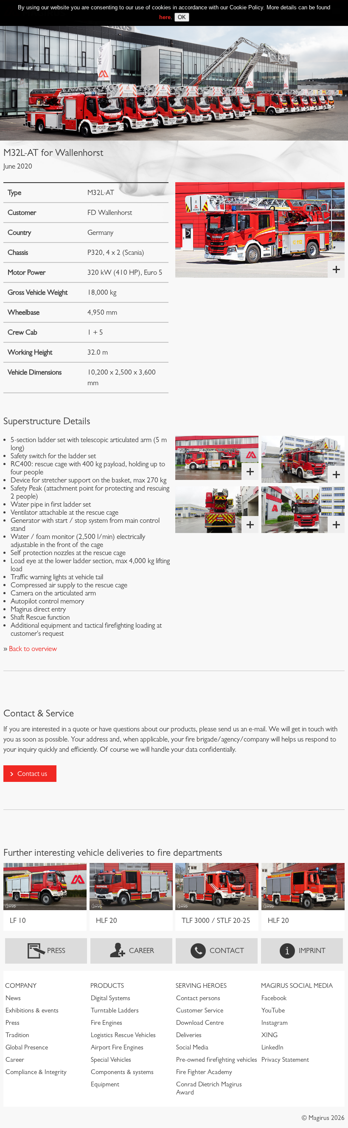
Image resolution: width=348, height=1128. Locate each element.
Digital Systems (110, 998)
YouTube (273, 1010)
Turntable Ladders (115, 1010)
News (13, 998)
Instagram (274, 1022)
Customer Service (199, 1010)
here (165, 17)
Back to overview (32, 649)
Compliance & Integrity (36, 1072)
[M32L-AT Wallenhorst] (260, 230)
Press (56, 951)
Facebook (273, 998)
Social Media (192, 1047)
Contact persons (198, 998)
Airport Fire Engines (117, 1047)
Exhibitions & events (32, 1010)
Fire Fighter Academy (204, 1072)
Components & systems (122, 1072)
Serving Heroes (201, 986)
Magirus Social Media (297, 986)
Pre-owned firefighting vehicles (216, 1059)
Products (107, 986)
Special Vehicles (111, 1059)
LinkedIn (272, 1047)
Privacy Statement (285, 1059)
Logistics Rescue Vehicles (123, 1035)
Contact (227, 951)
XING (269, 1035)
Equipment (105, 1084)
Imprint (312, 951)
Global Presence (27, 1047)
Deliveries (189, 1035)
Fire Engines (106, 1022)
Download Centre (200, 1022)
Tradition (17, 1035)
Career (141, 951)
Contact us (32, 774)
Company (20, 986)
